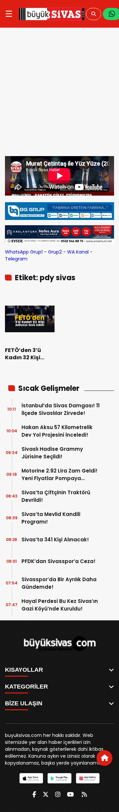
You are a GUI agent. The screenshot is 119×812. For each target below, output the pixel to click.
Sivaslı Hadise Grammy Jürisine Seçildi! (52, 453)
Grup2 (55, 252)
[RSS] (84, 794)
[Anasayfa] (104, 758)
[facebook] (34, 794)
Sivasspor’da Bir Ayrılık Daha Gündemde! (59, 583)
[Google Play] (59, 778)
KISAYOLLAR (24, 669)
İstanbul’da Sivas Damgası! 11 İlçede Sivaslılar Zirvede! (60, 409)
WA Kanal (78, 252)
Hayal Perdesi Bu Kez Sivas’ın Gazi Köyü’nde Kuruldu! (59, 605)
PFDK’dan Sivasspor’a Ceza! (58, 561)
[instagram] (57, 794)
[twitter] (46, 794)
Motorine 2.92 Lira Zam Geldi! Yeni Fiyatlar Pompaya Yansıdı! (59, 474)
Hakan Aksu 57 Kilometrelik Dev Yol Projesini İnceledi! (57, 431)
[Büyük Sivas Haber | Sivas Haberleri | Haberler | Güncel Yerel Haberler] (52, 14)
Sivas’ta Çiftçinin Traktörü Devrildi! (55, 496)
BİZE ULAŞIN (23, 703)
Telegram (16, 259)
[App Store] (31, 778)
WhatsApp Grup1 (24, 252)
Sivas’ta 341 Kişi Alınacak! (55, 539)
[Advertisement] (59, 93)
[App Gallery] (87, 778)
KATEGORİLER (26, 686)
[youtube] (70, 794)
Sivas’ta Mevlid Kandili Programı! (50, 518)
